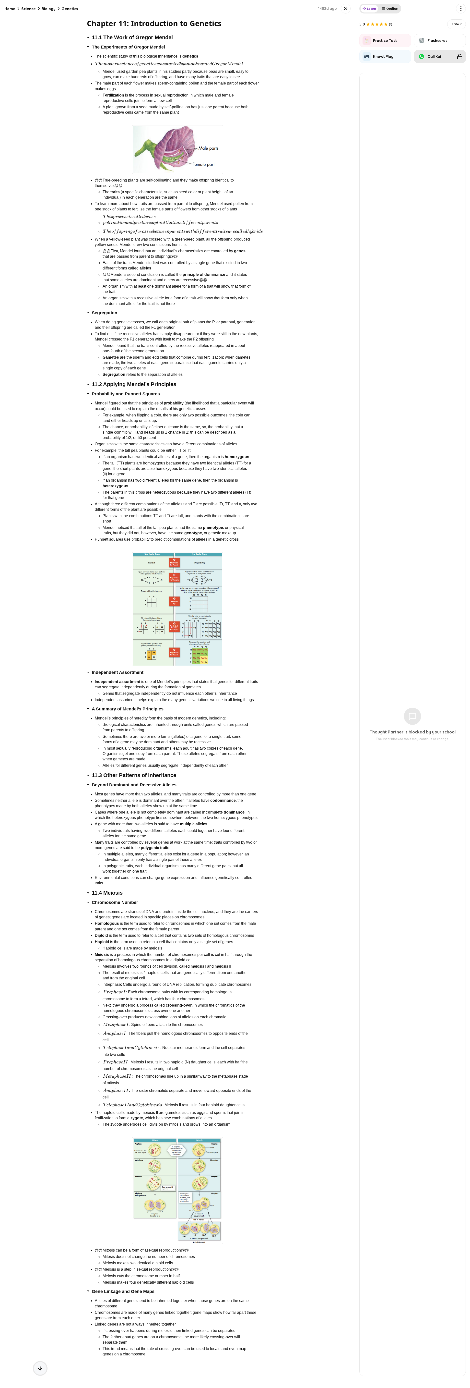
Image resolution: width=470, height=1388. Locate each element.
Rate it (456, 24)
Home (9, 9)
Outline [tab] (392, 9)
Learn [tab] (371, 9)
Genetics (69, 9)
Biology (49, 9)
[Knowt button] (346, 8)
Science (28, 9)
